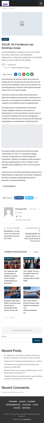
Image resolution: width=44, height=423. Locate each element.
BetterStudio (27, 419)
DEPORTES (26, 408)
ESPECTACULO (28, 258)
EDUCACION (8, 258)
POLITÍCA (17, 408)
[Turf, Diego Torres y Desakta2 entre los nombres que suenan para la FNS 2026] (31, 263)
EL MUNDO (31, 401)
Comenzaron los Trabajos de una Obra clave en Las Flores (23, 361)
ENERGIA (27, 288)
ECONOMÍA (13, 401)
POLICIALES (26, 405)
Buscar (4, 336)
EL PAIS (35, 405)
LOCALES (5, 39)
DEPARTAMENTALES (13, 405)
